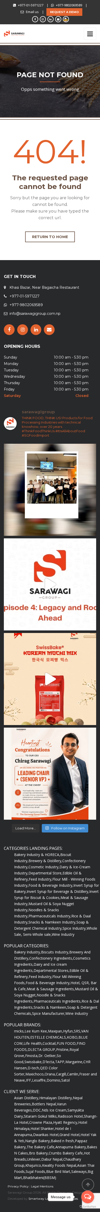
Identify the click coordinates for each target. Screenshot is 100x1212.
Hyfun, (68, 1031)
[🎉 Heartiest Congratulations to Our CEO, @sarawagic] (50, 774)
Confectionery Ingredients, (51, 958)
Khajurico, (33, 1165)
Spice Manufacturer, (48, 1013)
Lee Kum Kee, (36, 1031)
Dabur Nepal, (52, 1159)
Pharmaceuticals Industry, (49, 916)
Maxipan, (55, 1031)
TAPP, (60, 1061)
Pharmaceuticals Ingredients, (58, 1001)
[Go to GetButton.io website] (87, 1206)
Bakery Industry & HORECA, (37, 854)
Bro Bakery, (39, 1153)
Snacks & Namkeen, (50, 1007)
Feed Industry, (40, 879)
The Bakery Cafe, (41, 1146)
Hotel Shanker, (43, 1128)
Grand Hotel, (70, 1134)
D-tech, (34, 1067)
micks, (19, 1031)
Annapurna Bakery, (71, 1146)
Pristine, (62, 1049)
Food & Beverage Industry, (50, 885)
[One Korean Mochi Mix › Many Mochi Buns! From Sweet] (50, 679)
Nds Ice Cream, (54, 1110)
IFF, (29, 1080)
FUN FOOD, (67, 1043)
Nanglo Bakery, (38, 1140)
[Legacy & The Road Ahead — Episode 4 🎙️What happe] (50, 584)
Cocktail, (50, 1043)
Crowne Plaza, (41, 1122)
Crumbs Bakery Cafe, (66, 1153)
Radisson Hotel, (71, 1116)
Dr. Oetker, (47, 1055)
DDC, (37, 1110)
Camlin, (73, 1074)
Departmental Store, (45, 873)
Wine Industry (63, 934)
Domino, (54, 1080)
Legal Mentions (42, 1186)
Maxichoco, (35, 1074)
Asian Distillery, (26, 1097)
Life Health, (33, 1043)
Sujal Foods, (36, 1171)
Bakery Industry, (27, 952)
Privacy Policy (18, 1186)
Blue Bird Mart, (58, 1171)
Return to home (50, 237)
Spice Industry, (75, 928)
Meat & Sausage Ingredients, (51, 988)
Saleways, (79, 1171)
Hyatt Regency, (65, 1122)
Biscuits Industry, (55, 952)
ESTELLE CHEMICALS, (48, 1037)
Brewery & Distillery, (45, 860)
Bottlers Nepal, (44, 1104)
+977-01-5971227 (30, 5)
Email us (32, 11)
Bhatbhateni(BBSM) (39, 1177)
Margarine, (74, 1061)
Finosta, (31, 1055)
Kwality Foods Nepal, (59, 1165)
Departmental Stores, (51, 970)
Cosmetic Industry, (43, 866)
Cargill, (61, 1074)
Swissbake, (33, 1061)
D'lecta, (49, 1061)
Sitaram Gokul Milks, (41, 1116)
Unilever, (34, 1159)
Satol (65, 1080)
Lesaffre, (39, 1080)
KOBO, (72, 1037)
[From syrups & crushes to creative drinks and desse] (50, 490)
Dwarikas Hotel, (46, 1134)
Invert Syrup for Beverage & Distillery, (58, 891)
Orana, (50, 1074)
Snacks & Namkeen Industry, (52, 922)
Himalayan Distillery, (56, 1097)
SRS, (77, 1031)
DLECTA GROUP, (42, 1049)
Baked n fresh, (63, 1140)
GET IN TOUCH (20, 276)
